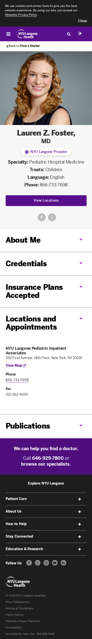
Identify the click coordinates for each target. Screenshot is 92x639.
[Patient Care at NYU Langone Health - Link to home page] (27, 34)
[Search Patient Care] (68, 33)
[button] (82, 21)
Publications (28, 426)
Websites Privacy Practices (23, 621)
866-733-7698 (54, 185)
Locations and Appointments (31, 323)
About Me (23, 240)
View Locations (46, 200)
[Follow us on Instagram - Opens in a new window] (46, 563)
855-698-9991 (46, 634)
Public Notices (15, 614)
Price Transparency (18, 602)
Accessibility (14, 627)
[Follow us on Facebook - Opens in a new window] (29, 563)
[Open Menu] (8, 34)
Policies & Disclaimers (20, 608)
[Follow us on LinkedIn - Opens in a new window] (63, 563)
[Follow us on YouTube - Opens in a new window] (55, 563)
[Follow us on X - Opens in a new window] (37, 563)
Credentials (26, 263)
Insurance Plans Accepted (34, 291)
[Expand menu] (80, 499)
